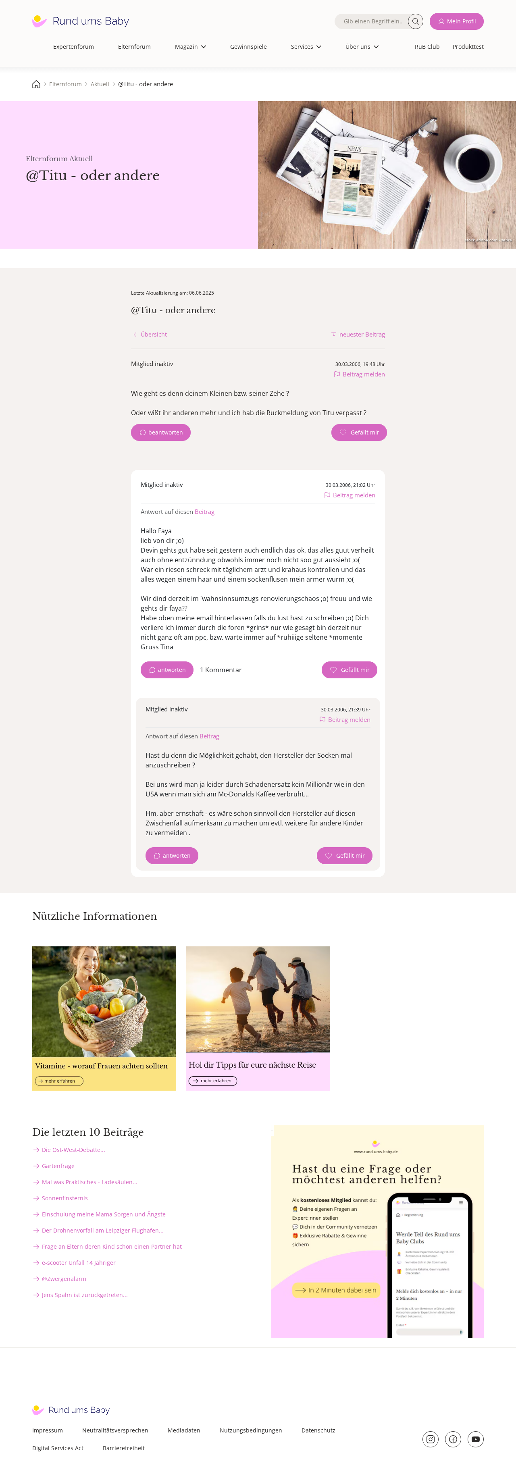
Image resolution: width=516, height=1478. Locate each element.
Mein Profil (461, 21)
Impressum (47, 1430)
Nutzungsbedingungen (251, 1430)
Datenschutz (318, 1430)
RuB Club (427, 46)
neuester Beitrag (362, 334)
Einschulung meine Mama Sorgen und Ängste (104, 1214)
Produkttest (468, 46)
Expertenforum (73, 46)
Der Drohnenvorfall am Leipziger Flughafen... (103, 1230)
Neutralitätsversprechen (115, 1430)
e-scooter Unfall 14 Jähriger (79, 1262)
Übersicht (154, 334)
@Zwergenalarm (64, 1279)
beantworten (165, 432)
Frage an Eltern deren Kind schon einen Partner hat (112, 1246)
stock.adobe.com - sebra (488, 240)
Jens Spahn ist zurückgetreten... (85, 1295)
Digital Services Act (57, 1448)
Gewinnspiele (248, 46)
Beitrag (204, 511)
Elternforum (134, 46)
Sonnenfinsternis (65, 1198)
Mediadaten (184, 1430)
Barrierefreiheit (124, 1448)
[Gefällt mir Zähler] (359, 432)
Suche (415, 21)
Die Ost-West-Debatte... (73, 1150)
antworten (172, 670)
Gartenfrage (58, 1166)
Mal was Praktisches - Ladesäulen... (89, 1182)
